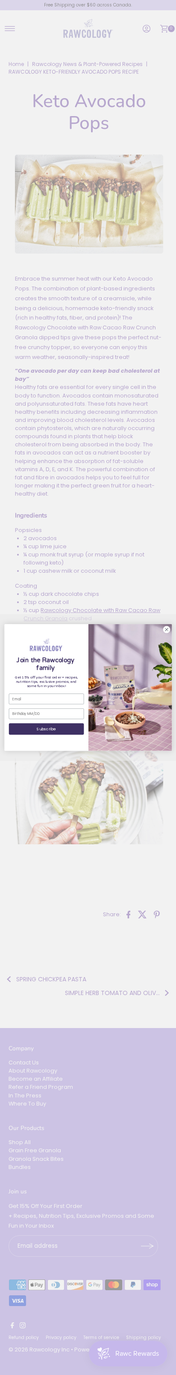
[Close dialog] (166, 629)
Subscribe (46, 729)
